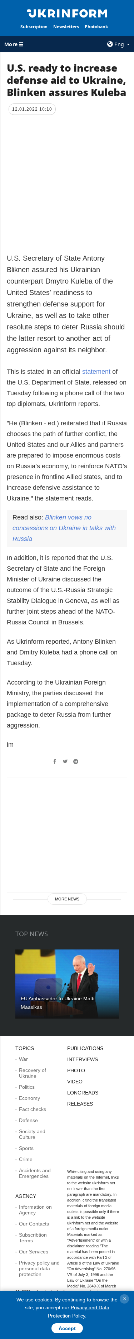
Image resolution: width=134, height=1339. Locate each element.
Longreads (82, 1093)
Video (75, 1081)
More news (67, 899)
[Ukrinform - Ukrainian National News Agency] (67, 13)
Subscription (34, 27)
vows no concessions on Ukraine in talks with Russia (64, 528)
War (23, 1059)
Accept (67, 1328)
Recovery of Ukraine (32, 1073)
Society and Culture (32, 1134)
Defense (28, 1120)
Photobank (96, 27)
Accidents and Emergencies (35, 1173)
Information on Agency (35, 1209)
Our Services (33, 1252)
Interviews (82, 1059)
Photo (76, 1070)
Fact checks (32, 1109)
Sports (26, 1148)
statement (97, 371)
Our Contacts (34, 1224)
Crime (26, 1159)
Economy (29, 1098)
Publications (85, 1048)
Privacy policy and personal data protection (39, 1268)
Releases (80, 1104)
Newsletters (66, 27)
